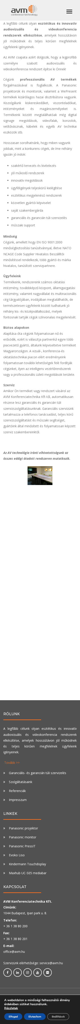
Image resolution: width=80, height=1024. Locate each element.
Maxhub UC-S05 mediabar (27, 873)
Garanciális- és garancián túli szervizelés (37, 773)
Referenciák (17, 791)
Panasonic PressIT (22, 846)
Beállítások (58, 1016)
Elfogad (13, 1016)
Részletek (11, 1008)
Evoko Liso (17, 855)
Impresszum (18, 800)
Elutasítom (34, 1016)
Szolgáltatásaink (20, 782)
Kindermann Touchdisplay (27, 864)
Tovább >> (12, 762)
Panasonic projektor (23, 828)
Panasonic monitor (22, 837)
